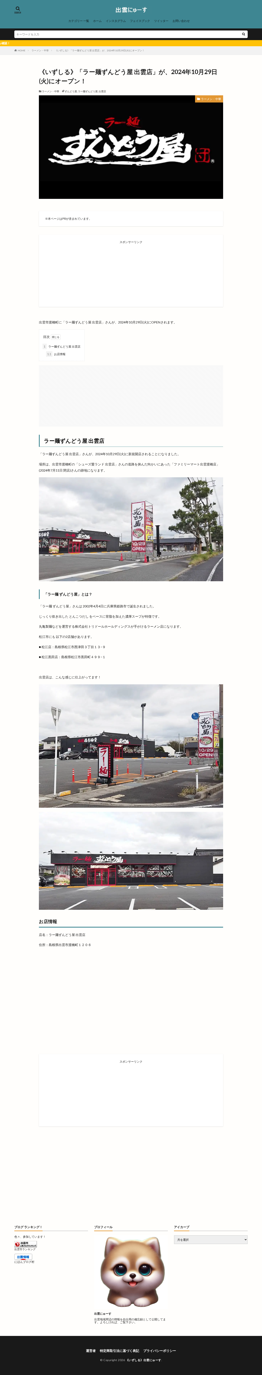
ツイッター (161, 21)
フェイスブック (140, 21)
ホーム (97, 21)
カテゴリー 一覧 (78, 21)
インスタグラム (116, 21)
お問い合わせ (181, 21)
